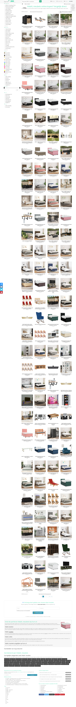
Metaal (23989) (7, 35)
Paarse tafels (28, 662)
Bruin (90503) (7, 52)
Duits (7, 697)
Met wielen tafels (56, 660)
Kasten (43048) (7, 9)
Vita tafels (28, 664)
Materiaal (6, 27)
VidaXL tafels (51, 660)
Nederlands (8, 687)
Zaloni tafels (14, 660)
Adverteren (60, 690)
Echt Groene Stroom (9, 680)
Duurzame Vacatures (9, 682)
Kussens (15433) (8, 20)
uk (6, 701)
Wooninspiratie (60, 691)
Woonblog (42, 687)
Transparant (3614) (8, 69)
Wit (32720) (7, 58)
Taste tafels (68, 662)
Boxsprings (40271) (8, 10)
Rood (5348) (7, 67)
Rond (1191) (7, 95)
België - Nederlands (9, 689)
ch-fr (7, 696)
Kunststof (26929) (8, 34)
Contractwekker (8, 683)
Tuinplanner (60, 689)
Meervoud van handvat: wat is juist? (55, 672)
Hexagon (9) (7, 102)
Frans (7, 688)
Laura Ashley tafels (57, 664)
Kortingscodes (60, 687)
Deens (7, 702)
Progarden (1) (7, 84)
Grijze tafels (45, 664)
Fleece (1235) (7, 41)
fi (6, 700)
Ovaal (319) (7, 98)
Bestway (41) (7, 79)
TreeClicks (8, 678)
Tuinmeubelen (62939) (9, 7)
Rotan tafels (6, 665)
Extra (6, 104)
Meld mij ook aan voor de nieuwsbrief (23, 610)
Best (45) (6, 78)
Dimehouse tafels (22, 664)
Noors (7, 692)
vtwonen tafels (19, 660)
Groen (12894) (7, 63)
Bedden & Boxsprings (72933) (10, 5)
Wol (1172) (7, 44)
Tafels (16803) (7, 18)
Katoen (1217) (7, 42)
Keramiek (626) (7, 48)
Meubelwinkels (43, 690)
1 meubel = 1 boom (61, 688)
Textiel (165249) (8, 29)
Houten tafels (68, 660)
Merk (6, 75)
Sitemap (42, 689)
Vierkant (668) (7, 97)
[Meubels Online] (22, 4)
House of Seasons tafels (51, 662)
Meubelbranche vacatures (62, 685)
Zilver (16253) (7, 61)
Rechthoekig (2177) (8, 94)
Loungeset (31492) (8, 12)
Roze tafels (11, 662)
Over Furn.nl (43, 686)
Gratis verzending (8, 105)
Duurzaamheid (60, 686)
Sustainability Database (10, 684)
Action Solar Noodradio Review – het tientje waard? (55, 674)
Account (66, 1)
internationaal (16, 682)
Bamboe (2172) (8, 38)
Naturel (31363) (8, 59)
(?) (71, 11)
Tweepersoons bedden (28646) (10, 16)
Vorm (6, 92)
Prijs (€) (6, 86)
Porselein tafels (44, 662)
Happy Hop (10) (8, 82)
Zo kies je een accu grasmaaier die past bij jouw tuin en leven (55, 681)
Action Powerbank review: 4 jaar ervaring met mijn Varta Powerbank (55, 676)
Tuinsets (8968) (8, 24)
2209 (49, 596)
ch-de (7, 695)
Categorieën (7, 3)
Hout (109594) (7, 30)
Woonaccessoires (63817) (9, 6)
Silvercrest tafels (33, 664)
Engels (7, 699)
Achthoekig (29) (8, 101)
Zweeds (7, 693)
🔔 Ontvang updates (38, 612)
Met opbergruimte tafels (24, 665)
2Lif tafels (63, 662)
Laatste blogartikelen (43, 670)
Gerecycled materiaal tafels (26, 660)
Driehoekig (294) (8, 99)
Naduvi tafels (33, 662)
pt (6, 698)
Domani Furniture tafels (65, 664)
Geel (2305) (7, 70)
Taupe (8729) (7, 65)
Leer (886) (7, 45)
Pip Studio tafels (51, 664)
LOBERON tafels (22, 662)
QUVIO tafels (46, 660)
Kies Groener (8, 681)
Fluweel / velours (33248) (9, 33)
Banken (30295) (8, 13)
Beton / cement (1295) (9, 39)
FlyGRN (7, 679)
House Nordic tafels (8, 660)
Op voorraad (7, 107)
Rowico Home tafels (16, 664)
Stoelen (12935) (8, 21)
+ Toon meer (6, 49)
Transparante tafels (40, 664)
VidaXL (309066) (8, 76)
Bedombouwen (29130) (9, 14)
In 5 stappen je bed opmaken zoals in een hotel (55, 678)
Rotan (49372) (7, 31)
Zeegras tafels (59, 662)
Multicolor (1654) (8, 71)
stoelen (11, 632)
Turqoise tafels (17, 662)
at (6, 703)
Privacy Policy (43, 692)
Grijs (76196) (7, 54)
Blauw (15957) (7, 62)
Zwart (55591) (7, 55)
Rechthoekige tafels (34, 660)
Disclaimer (42, 688)
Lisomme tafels (39, 662)
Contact (59, 692)
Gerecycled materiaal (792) (9, 46)
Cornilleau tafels (37, 665)
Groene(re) (12, 1)
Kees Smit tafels (17, 665)
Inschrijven (32, 674)
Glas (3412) (7, 37)
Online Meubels (43, 685)
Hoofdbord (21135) (8, 17)
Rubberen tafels (62, 660)
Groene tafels (7, 662)
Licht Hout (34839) (8, 57)
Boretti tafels (41, 660)
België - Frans (8, 690)
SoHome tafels (12, 665)
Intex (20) (7, 80)
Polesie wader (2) (8, 83)
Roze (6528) (7, 66)
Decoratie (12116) (8, 22)
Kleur (6, 51)
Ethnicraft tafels (32, 665)
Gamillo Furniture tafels (8, 664)
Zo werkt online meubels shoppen (46, 691)
